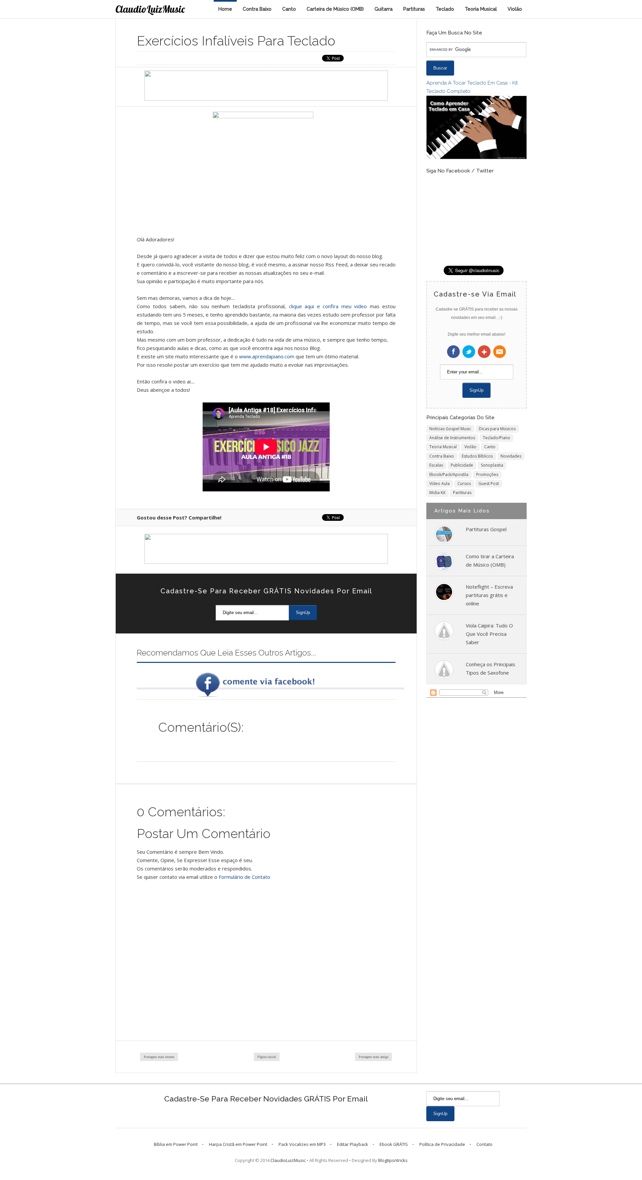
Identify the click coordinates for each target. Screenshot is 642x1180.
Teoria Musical (481, 9)
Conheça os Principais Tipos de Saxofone (490, 668)
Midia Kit (437, 492)
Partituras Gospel (486, 529)
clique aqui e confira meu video (329, 306)
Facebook (453, 351)
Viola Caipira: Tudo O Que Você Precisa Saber (489, 633)
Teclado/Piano (496, 438)
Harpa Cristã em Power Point (238, 1144)
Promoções (487, 474)
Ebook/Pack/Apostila (448, 474)
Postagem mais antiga (373, 1057)
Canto (289, 9)
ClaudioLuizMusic (150, 9)
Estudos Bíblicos (477, 456)
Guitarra (383, 9)
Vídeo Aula (439, 483)
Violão (515, 9)
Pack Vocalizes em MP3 (302, 1144)
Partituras (414, 9)
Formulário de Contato (244, 876)
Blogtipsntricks (393, 1160)
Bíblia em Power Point (176, 1144)
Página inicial (266, 1057)
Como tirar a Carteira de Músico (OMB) (490, 560)
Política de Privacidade (442, 1144)
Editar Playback (352, 1144)
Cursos (464, 483)
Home (225, 9)
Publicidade (462, 465)
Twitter (468, 351)
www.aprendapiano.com (266, 356)
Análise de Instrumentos (452, 438)
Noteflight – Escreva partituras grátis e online (489, 595)
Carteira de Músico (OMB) (335, 9)
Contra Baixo (257, 9)
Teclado (445, 9)
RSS (499, 351)
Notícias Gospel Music (450, 429)
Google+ (484, 351)
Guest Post (488, 483)
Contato (484, 1144)
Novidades (511, 456)
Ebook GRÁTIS (394, 1144)
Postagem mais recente (159, 1057)
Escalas (436, 465)
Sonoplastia (492, 465)
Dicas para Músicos (497, 429)
